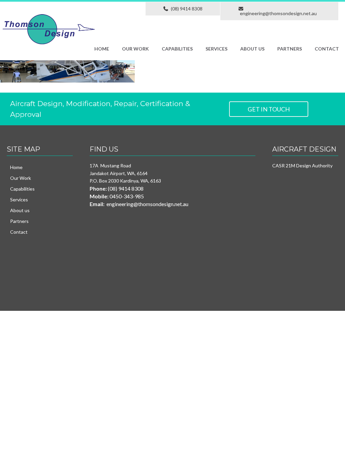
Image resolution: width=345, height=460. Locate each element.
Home (101, 49)
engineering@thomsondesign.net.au (278, 13)
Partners (289, 49)
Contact (327, 49)
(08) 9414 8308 (185, 8)
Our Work (135, 49)
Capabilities (177, 49)
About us (252, 49)
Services (216, 49)
